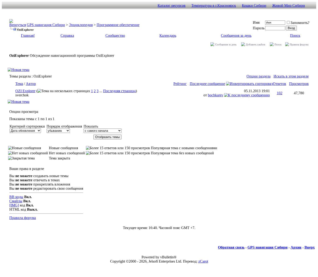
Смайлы (15, 201)
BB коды (16, 197)
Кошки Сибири (254, 5)
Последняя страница (119, 91)
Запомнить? (300, 23)
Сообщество (115, 35)
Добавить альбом (255, 44)
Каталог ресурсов (172, 5)
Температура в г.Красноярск (213, 5)
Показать (91, 126)
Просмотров (299, 84)
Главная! (28, 35)
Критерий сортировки (27, 126)
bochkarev (215, 95)
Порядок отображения (64, 126)
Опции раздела (259, 76)
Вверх (309, 247)
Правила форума (299, 44)
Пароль (258, 28)
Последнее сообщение (207, 84)
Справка (67, 35)
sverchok (22, 95)
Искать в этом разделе (291, 76)
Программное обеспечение (118, 25)
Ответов (279, 84)
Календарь (167, 35)
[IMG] (14, 205)
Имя (256, 22)
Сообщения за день (236, 35)
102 (279, 93)
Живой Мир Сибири (288, 5)
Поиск (295, 35)
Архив (296, 247)
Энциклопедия (81, 25)
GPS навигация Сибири (46, 25)
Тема (19, 84)
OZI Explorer (25, 91)
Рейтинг (180, 84)
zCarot (203, 261)
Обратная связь (231, 247)
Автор (31, 84)
